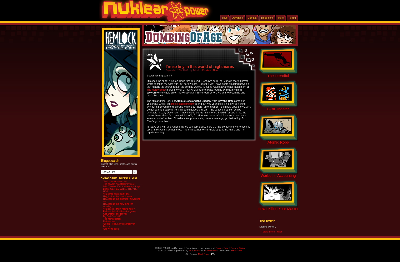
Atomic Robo (278, 142)
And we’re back (111, 229)
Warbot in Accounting (278, 175)
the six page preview (182, 103)
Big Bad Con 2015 (112, 216)
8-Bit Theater (278, 109)
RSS (225, 17)
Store (281, 17)
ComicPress (211, 250)
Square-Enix (222, 248)
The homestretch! (112, 219)
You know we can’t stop (115, 181)
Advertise (237, 17)
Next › (216, 70)
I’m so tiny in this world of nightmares (200, 66)
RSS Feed (236, 250)
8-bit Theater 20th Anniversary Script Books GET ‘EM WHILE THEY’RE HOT (121, 189)
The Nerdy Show (156, 89)
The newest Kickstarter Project (118, 184)
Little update (109, 221)
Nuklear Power (154, 12)
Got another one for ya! (115, 214)
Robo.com (267, 17)
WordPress (194, 250)
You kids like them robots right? (119, 209)
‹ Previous (206, 70)
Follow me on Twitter (271, 231)
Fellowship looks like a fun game (119, 211)
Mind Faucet (204, 254)
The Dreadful (278, 76)
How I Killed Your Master (278, 209)
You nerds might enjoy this (116, 194)
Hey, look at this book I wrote (117, 196)
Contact (252, 17)
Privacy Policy (238, 248)
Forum (292, 17)
